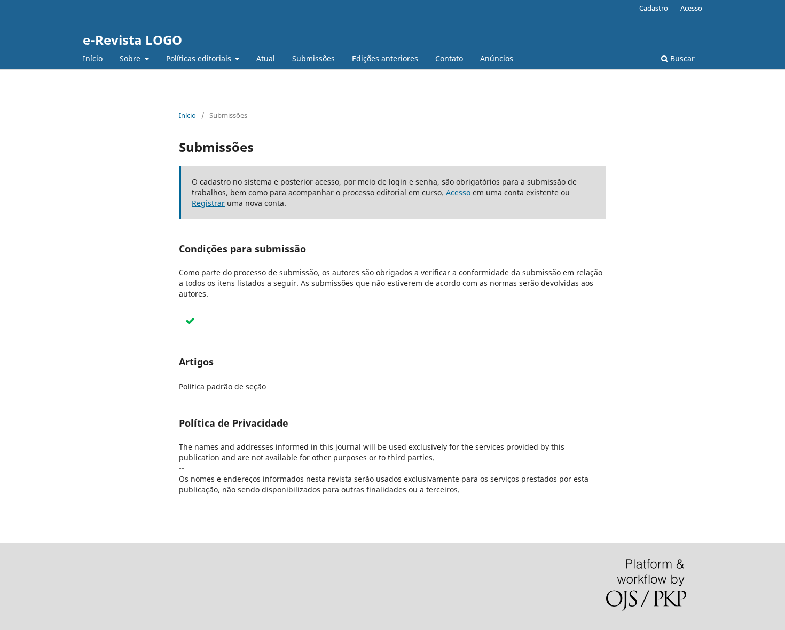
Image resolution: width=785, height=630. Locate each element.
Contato (449, 58)
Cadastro (653, 8)
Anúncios (496, 58)
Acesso (691, 8)
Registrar (208, 203)
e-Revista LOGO (132, 40)
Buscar (681, 58)
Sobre (131, 58)
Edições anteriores (385, 58)
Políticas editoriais (199, 58)
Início (93, 58)
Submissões (313, 58)
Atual (265, 58)
